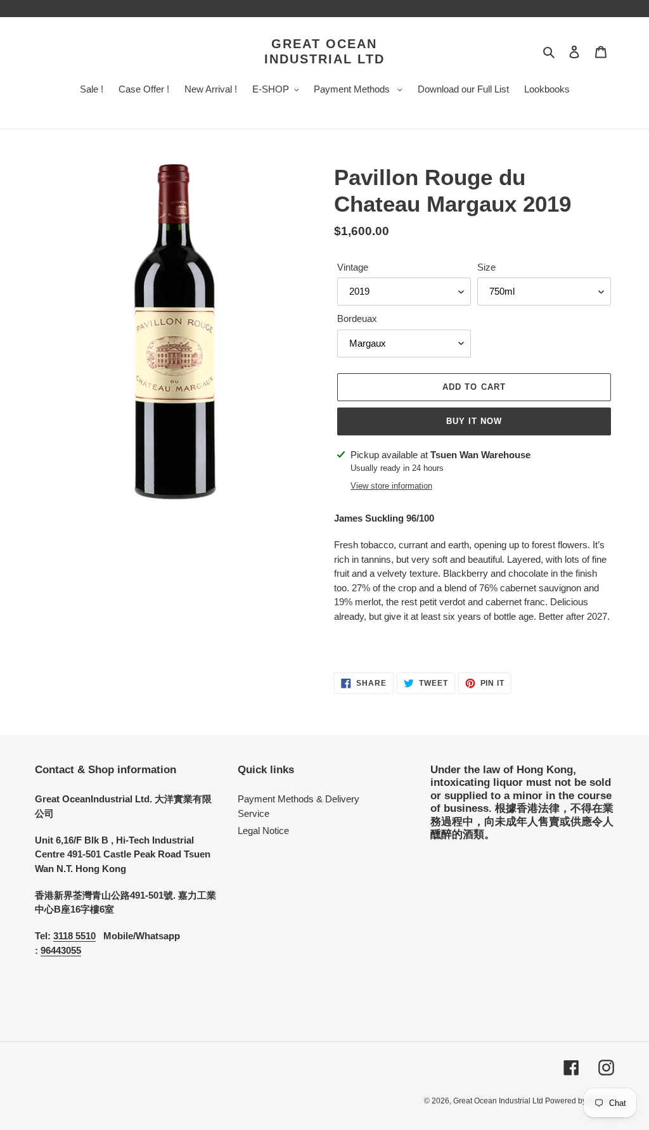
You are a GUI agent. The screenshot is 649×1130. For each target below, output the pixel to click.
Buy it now (474, 421)
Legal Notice (263, 830)
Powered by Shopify (579, 1100)
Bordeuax (357, 318)
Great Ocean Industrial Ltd (324, 51)
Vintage (352, 267)
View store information (391, 486)
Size (486, 267)
